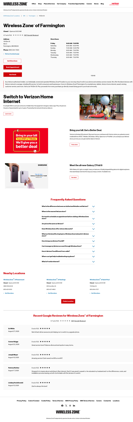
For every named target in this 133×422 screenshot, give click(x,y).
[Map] (107, 58)
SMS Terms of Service (87, 401)
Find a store (74, 144)
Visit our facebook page (12, 54)
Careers (99, 401)
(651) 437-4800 (51, 289)
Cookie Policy (45, 401)
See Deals (15, 75)
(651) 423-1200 (7, 289)
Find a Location (68, 301)
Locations (116, 401)
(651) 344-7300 (14, 50)
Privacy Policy (21, 401)
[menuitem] (34, 4)
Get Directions (14, 61)
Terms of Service (57, 401)
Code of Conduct (33, 401)
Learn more (8, 114)
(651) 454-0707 (94, 289)
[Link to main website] (15, 6)
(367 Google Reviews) (31, 35)
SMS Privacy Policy (71, 401)
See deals (74, 177)
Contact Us (107, 401)
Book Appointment (12, 67)
